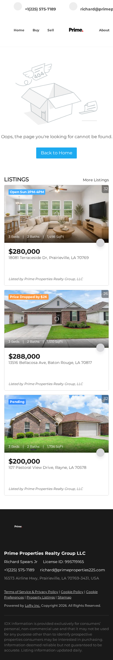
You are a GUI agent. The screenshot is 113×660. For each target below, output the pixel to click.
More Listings (96, 179)
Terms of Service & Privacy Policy (31, 592)
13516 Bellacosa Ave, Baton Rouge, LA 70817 (50, 362)
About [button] (104, 30)
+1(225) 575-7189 (19, 569)
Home (19, 30)
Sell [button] (50, 30)
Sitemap (64, 597)
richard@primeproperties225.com (72, 569)
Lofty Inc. (32, 605)
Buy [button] (36, 30)
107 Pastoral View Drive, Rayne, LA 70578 (47, 467)
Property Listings (41, 597)
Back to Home (56, 152)
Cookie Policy (72, 592)
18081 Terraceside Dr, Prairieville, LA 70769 (49, 257)
